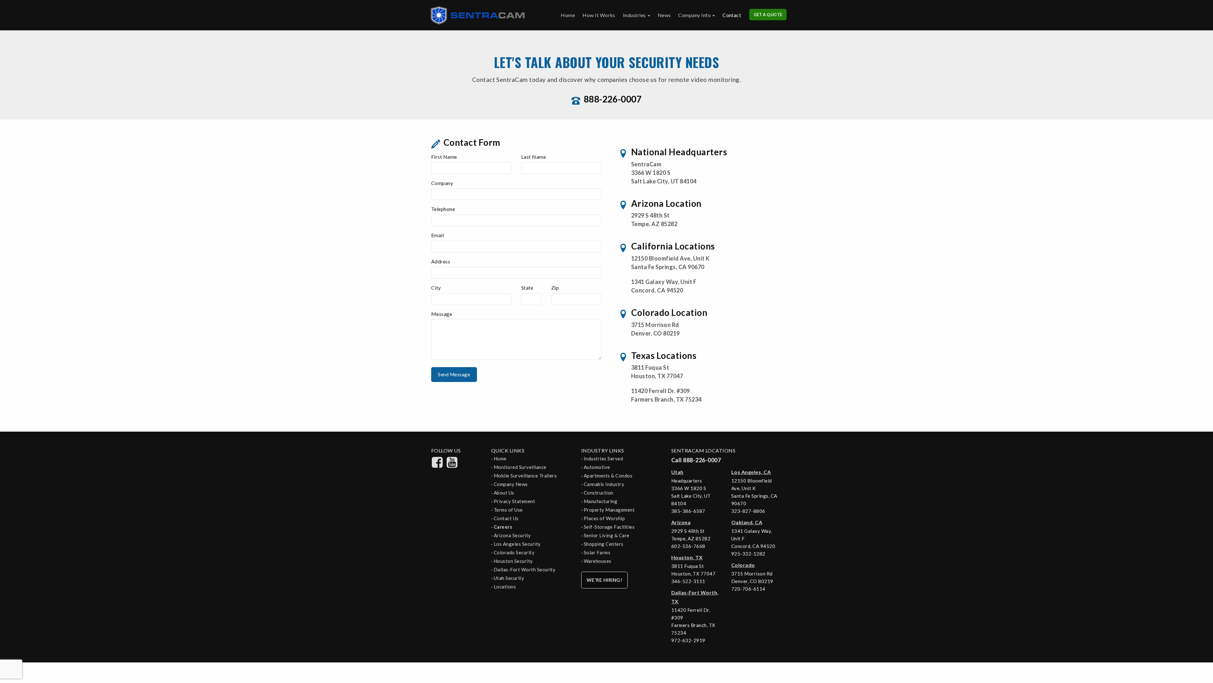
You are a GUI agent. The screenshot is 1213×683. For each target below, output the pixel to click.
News (664, 15)
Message (441, 314)
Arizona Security (512, 535)
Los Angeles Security (517, 544)
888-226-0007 (613, 99)
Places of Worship (604, 518)
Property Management (609, 510)
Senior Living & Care (607, 535)
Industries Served (603, 458)
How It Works (598, 15)
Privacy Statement (514, 501)
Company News (511, 484)
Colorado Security (514, 552)
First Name (444, 157)
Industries (634, 15)
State (527, 288)
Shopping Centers (604, 544)
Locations (505, 586)
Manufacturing (600, 501)
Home (568, 15)
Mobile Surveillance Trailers (525, 475)
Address (440, 261)
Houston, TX (687, 557)
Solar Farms (597, 552)
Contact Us (506, 518)
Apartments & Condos (608, 475)
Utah (677, 472)
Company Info (694, 15)
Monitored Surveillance (520, 467)
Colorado (743, 565)
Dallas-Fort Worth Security (524, 569)
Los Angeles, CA (751, 472)
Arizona (681, 522)
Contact (731, 15)
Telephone (443, 209)
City (436, 288)
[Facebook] (437, 465)
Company (442, 183)
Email (437, 235)
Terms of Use (508, 510)
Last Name (533, 157)
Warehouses (598, 561)
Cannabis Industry (604, 484)
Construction (598, 492)
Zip (555, 288)
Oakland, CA (746, 522)
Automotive (597, 467)
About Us (504, 492)
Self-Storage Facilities (609, 527)
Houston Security (513, 561)
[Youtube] (452, 465)
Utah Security (509, 578)
